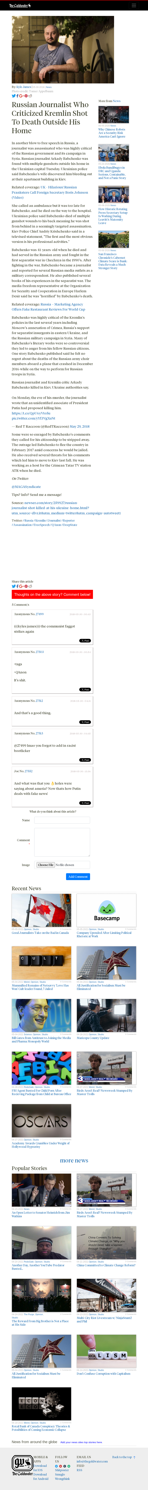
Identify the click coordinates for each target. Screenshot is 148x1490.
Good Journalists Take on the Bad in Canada (40, 933)
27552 (28, 771)
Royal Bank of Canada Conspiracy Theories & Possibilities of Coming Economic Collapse (41, 1428)
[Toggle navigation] (134, 5)
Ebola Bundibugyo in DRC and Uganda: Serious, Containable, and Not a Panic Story (112, 173)
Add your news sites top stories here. (81, 1442)
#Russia (28, 520)
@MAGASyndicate (26, 486)
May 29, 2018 (80, 426)
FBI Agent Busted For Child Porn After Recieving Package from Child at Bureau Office (41, 1092)
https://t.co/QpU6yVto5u (31, 413)
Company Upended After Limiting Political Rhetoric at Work (104, 934)
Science (28, 1034)
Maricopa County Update (93, 1038)
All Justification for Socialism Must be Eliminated (101, 987)
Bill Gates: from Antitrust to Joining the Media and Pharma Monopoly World (41, 1039)
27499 (40, 614)
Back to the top (122, 1457)
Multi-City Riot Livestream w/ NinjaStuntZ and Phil (104, 1319)
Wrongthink (62, 1479)
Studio (36, 929)
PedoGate (29, 1087)
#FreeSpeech (41, 525)
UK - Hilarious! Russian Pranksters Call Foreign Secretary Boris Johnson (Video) (50, 192)
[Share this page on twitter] (14, 95)
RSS (79, 1470)
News (49, 87)
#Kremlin (40, 520)
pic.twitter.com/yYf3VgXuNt (33, 418)
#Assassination (22, 525)
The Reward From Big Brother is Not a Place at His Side (40, 1322)
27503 (40, 652)
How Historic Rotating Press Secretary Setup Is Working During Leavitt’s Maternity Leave (112, 216)
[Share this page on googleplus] (21, 95)
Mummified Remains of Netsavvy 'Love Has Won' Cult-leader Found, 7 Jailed (40, 987)
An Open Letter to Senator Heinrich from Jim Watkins (41, 1214)
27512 (39, 701)
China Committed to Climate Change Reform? (106, 1265)
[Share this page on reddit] (30, 95)
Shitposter (62, 1470)
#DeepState (69, 525)
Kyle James (23, 87)
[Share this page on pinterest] (26, 95)
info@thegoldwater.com (92, 1461)
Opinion (28, 929)
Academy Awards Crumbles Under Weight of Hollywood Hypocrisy (40, 1144)
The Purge (29, 1314)
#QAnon (55, 525)
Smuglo (60, 1474)
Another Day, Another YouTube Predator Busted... (38, 1266)
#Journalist (53, 520)
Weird (27, 982)
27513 (39, 733)
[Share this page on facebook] (17, 95)
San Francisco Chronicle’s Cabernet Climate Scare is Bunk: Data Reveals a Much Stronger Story (112, 261)
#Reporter (68, 520)
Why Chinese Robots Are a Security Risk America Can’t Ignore (111, 132)
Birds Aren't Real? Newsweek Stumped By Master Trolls (104, 1092)
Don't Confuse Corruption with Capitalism (103, 1373)
